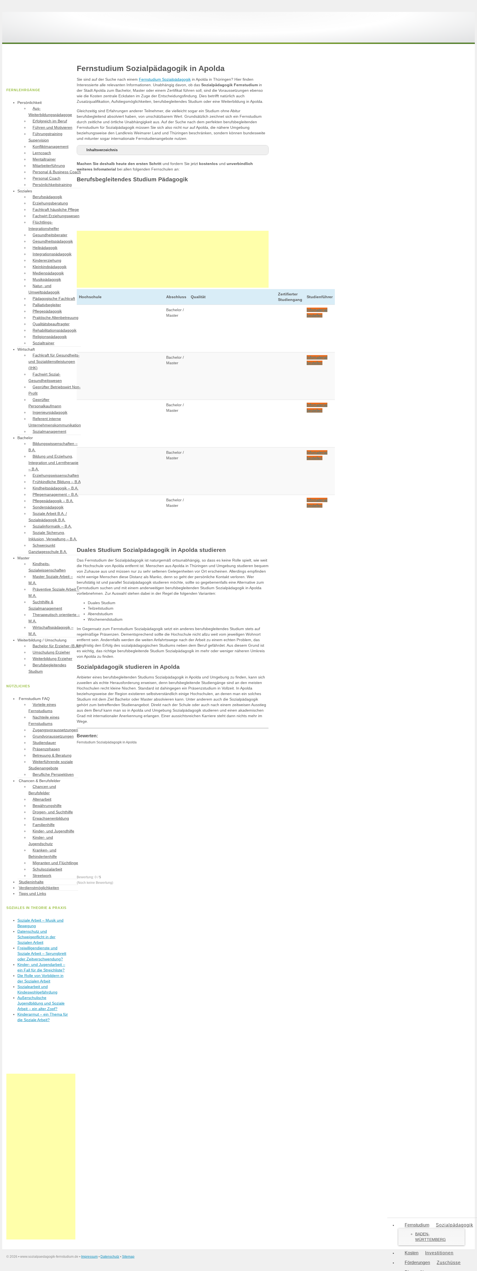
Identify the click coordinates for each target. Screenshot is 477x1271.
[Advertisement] (173, 259)
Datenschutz (109, 1257)
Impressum (89, 1257)
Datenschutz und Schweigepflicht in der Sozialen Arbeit (36, 937)
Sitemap (128, 1257)
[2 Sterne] (201, 766)
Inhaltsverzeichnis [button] (102, 150)
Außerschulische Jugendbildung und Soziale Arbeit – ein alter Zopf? (41, 1003)
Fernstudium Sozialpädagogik (165, 79)
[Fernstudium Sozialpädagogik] (47, 35)
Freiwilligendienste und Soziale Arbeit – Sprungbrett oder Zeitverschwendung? (41, 953)
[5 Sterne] (118, 852)
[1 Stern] (118, 766)
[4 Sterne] (201, 809)
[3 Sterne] (118, 809)
